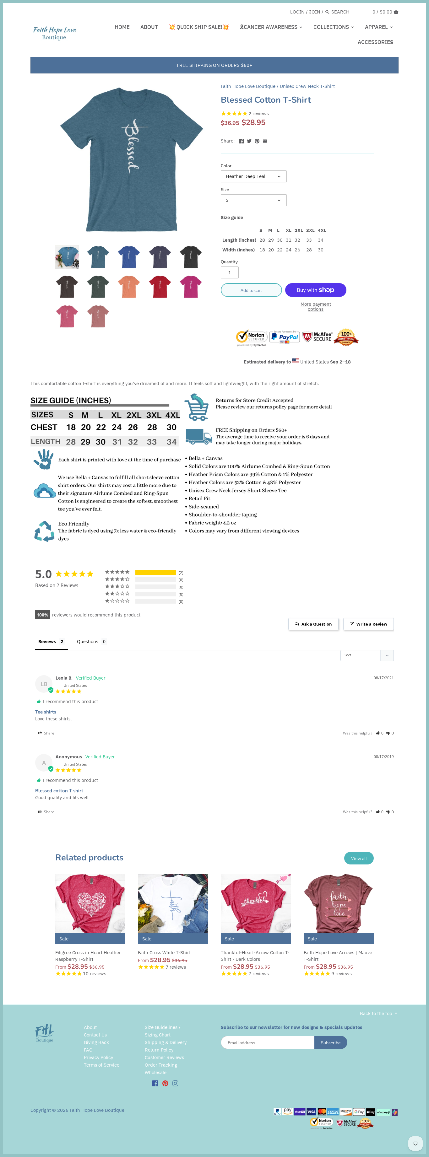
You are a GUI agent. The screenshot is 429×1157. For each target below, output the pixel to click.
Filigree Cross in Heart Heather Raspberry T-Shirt (88, 956)
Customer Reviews (164, 1057)
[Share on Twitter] (249, 140)
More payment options (316, 307)
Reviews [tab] (47, 641)
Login (297, 12)
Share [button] (48, 733)
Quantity (229, 261)
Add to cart (251, 290)
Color (226, 165)
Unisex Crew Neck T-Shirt (307, 86)
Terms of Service (101, 1065)
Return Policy (159, 1050)
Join (314, 12)
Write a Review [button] (371, 624)
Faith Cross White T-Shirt (164, 952)
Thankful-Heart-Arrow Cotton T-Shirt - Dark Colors (255, 956)
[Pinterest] (165, 1083)
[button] (379, 733)
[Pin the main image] (257, 140)
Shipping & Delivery (166, 1042)
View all (359, 858)
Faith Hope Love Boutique (248, 86)
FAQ (88, 1050)
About (90, 1027)
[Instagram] (175, 1083)
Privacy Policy (98, 1057)
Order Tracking (161, 1065)
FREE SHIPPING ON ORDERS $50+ (214, 65)
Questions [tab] (87, 641)
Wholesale (155, 1072)
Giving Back (96, 1042)
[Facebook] (155, 1083)
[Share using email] (265, 140)
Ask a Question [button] (316, 624)
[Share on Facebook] (241, 140)
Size (225, 189)
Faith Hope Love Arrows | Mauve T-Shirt (338, 956)
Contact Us (95, 1035)
